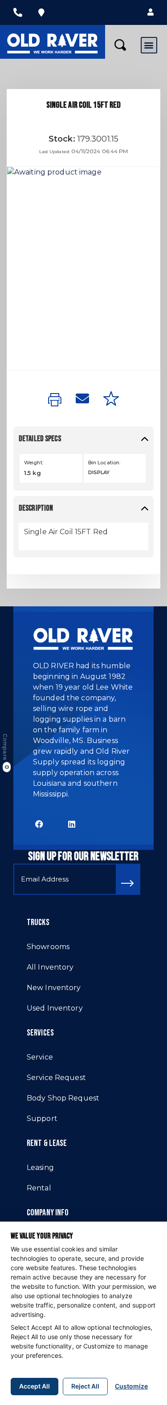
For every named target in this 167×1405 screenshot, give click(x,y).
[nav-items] (18, 12)
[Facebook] (39, 823)
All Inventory (50, 967)
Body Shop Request (63, 1098)
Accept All (34, 1386)
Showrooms (48, 946)
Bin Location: (104, 462)
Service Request (56, 1077)
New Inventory (54, 987)
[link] (55, 400)
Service (40, 1057)
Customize (131, 1386)
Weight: (33, 462)
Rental (39, 1188)
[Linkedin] (71, 823)
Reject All (85, 1386)
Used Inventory (55, 1008)
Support (42, 1118)
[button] (150, 12)
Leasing (40, 1167)
